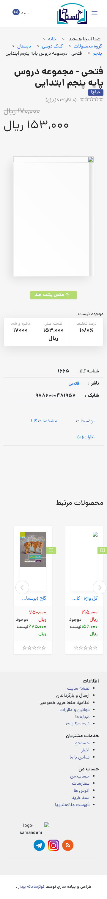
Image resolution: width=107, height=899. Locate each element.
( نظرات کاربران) (61, 100)
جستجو (82, 743)
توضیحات (85, 421)
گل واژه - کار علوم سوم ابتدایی (84, 599)
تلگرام (39, 845)
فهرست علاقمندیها (72, 805)
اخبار (85, 750)
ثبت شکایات (77, 724)
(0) (86, 437)
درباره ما (82, 717)
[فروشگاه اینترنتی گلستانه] (72, 13)
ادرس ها (81, 790)
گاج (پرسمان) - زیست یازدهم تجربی (33, 599)
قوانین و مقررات (74, 710)
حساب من (79, 776)
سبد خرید (80, 798)
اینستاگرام (53, 845)
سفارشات (80, 783)
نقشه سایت (78, 688)
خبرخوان (67, 845)
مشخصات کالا (44, 421)
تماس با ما (79, 757)
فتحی (74, 383)
